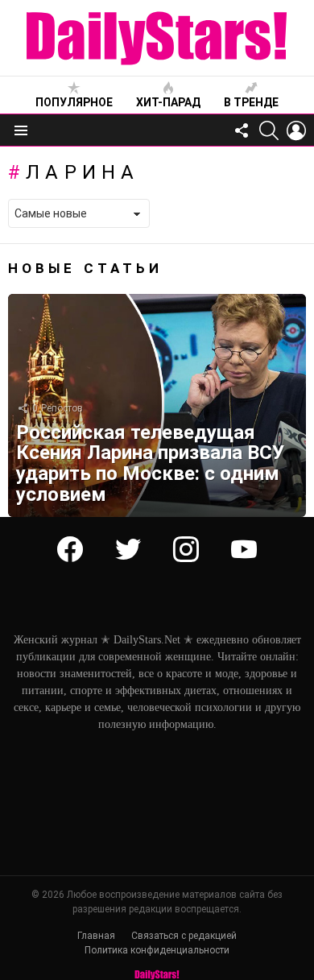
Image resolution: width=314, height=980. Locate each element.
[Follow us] (241, 130)
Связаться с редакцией (184, 935)
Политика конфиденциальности (157, 950)
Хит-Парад (168, 102)
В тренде (251, 102)
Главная (96, 935)
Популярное (74, 102)
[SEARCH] (269, 130)
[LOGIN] (296, 130)
